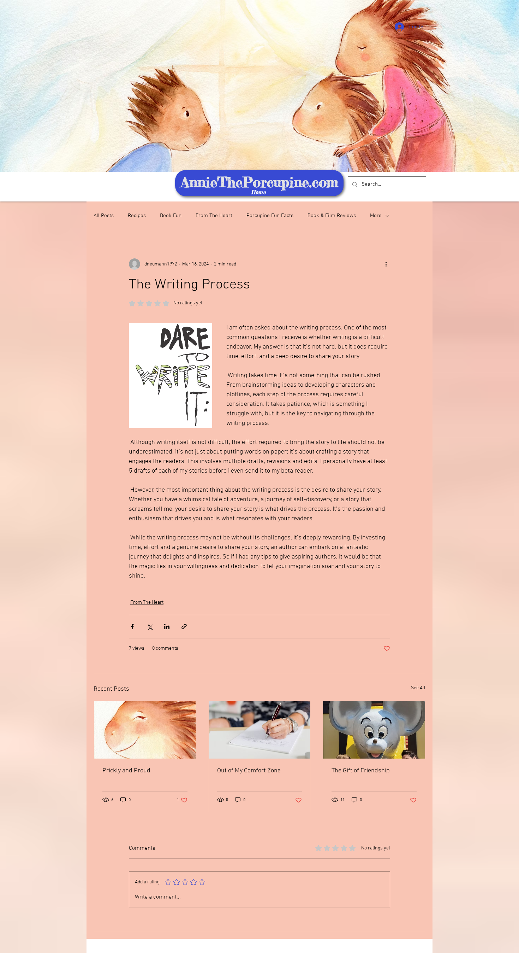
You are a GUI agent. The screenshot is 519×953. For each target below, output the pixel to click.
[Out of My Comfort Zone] (260, 730)
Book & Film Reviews (332, 215)
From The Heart (214, 215)
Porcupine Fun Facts (269, 215)
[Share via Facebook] (132, 626)
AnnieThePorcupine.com (259, 182)
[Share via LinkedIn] (166, 626)
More (376, 215)
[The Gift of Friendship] (374, 730)
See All (418, 688)
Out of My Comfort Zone (249, 770)
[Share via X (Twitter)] (149, 626)
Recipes (137, 215)
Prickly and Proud (126, 770)
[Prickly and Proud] (145, 730)
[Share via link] (184, 626)
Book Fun (170, 215)
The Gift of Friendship (361, 770)
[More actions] (386, 264)
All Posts (104, 215)
